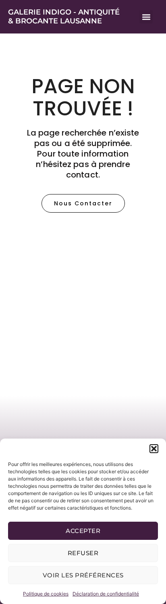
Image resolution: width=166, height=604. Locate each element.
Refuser (83, 553)
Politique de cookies (45, 594)
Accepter (83, 531)
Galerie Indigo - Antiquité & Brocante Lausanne (64, 16)
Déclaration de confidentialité (106, 594)
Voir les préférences (83, 575)
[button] (154, 449)
